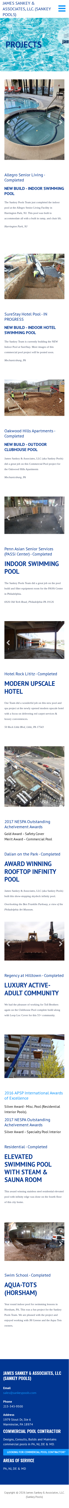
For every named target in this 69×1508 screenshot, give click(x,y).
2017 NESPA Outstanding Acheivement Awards (27, 809)
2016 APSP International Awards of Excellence (33, 1079)
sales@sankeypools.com (19, 1377)
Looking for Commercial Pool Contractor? (36, 1437)
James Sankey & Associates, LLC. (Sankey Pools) (27, 8)
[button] (63, 8)
